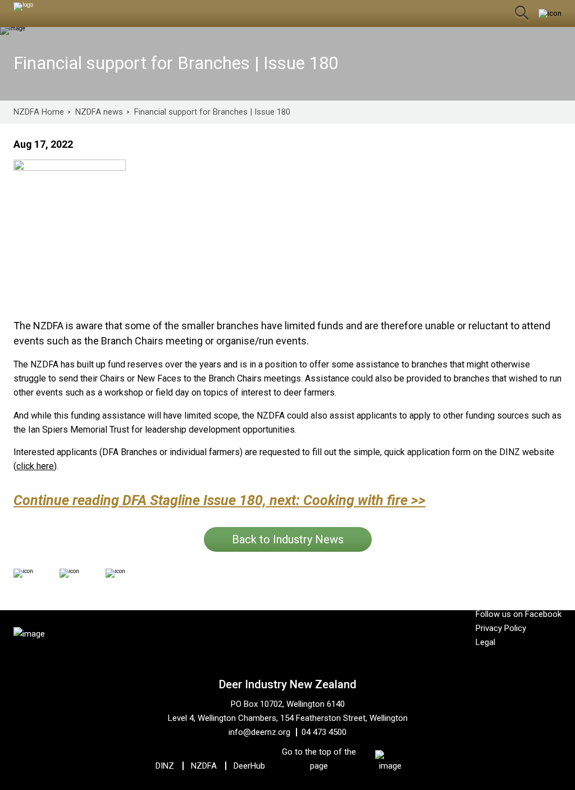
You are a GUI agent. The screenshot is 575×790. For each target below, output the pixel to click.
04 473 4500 (324, 732)
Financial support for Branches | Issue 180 (212, 112)
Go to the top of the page (319, 759)
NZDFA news (99, 112)
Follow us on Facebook (519, 614)
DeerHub (249, 766)
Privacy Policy (501, 628)
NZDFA (204, 766)
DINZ (165, 766)
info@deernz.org (259, 732)
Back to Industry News (288, 539)
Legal (485, 642)
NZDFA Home (38, 112)
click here (35, 466)
